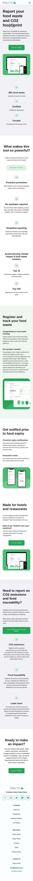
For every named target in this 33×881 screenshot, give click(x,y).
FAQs (16, 847)
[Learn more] (16, 698)
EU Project (16, 823)
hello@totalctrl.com (16, 868)
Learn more (16, 703)
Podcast (16, 843)
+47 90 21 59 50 (16, 871)
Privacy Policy (16, 852)
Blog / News (17, 839)
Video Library (16, 834)
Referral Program (16, 818)
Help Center (17, 863)
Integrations (16, 814)
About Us (16, 810)
